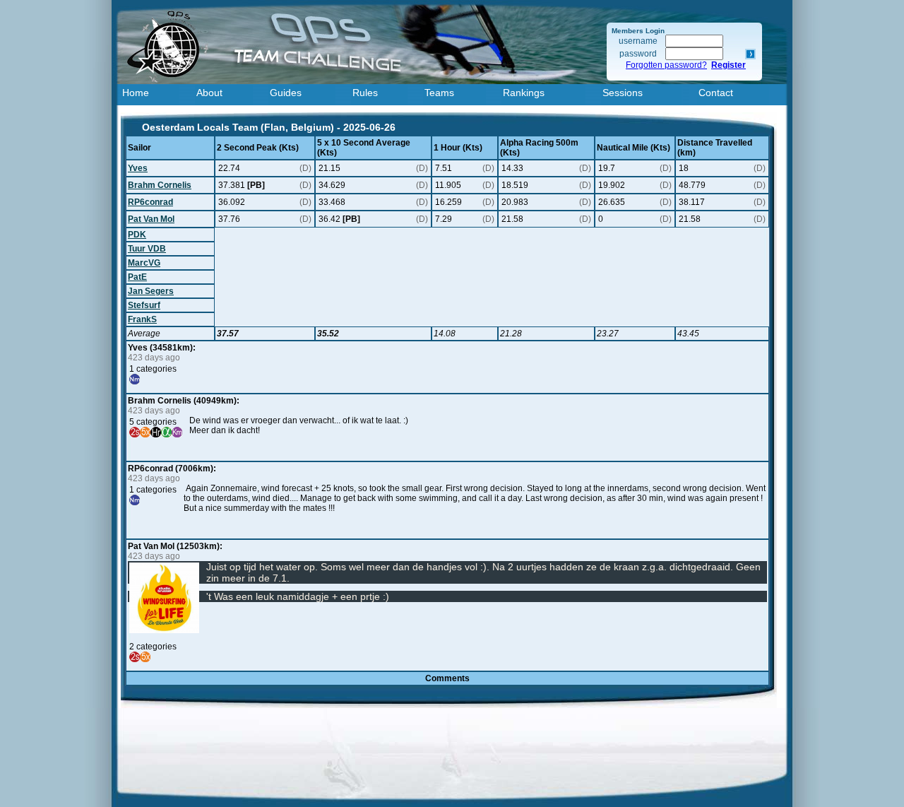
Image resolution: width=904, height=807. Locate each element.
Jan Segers (151, 291)
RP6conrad (150, 202)
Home (135, 92)
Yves (138, 168)
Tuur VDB (147, 249)
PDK (137, 235)
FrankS (142, 319)
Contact (715, 92)
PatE (137, 277)
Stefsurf (144, 305)
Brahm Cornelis (159, 185)
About (209, 92)
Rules (365, 92)
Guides (286, 92)
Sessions (622, 92)
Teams (439, 92)
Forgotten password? (666, 65)
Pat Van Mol (151, 219)
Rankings (524, 92)
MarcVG (144, 263)
